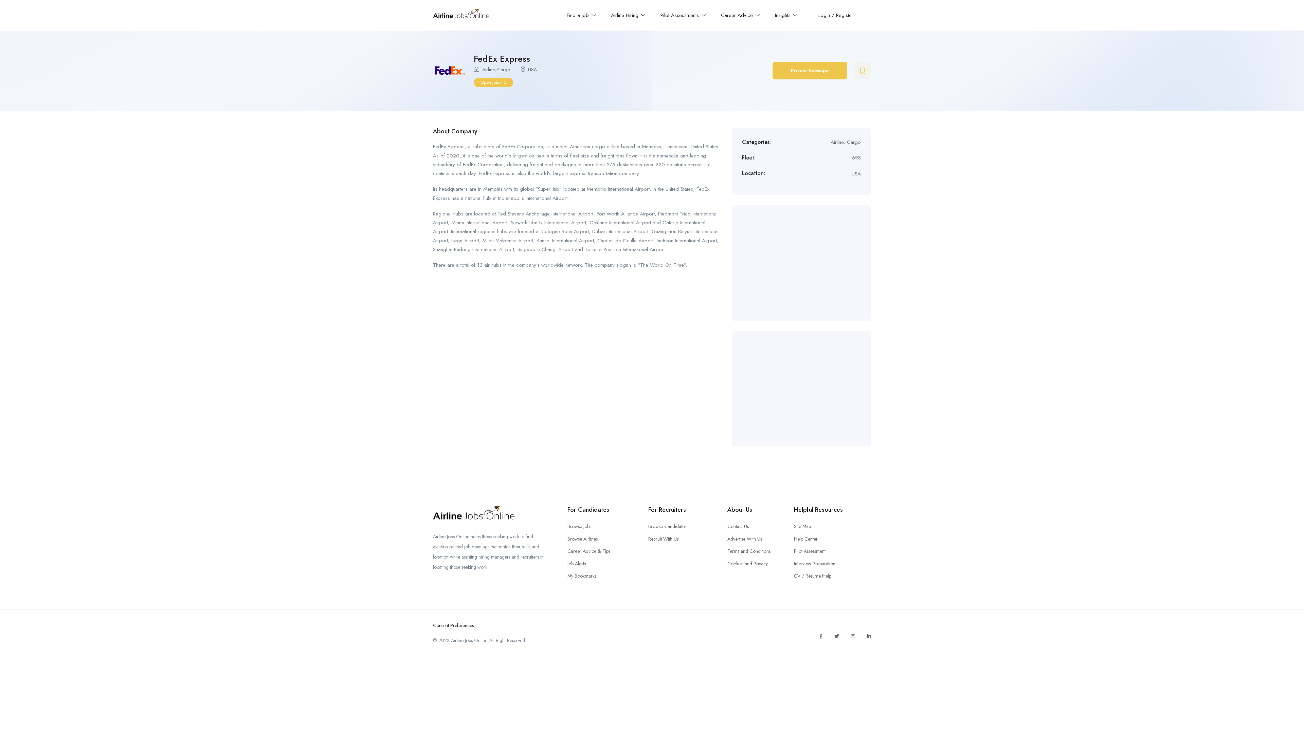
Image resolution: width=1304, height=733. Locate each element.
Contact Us (738, 526)
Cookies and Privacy (747, 563)
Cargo (503, 69)
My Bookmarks (581, 575)
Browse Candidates (667, 526)
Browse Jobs (579, 526)
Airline (488, 69)
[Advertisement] (801, 263)
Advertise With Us (744, 538)
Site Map (802, 526)
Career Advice (738, 15)
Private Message (810, 70)
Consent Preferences (453, 625)
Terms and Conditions (749, 551)
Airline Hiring (625, 15)
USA (532, 69)
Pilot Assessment (810, 551)
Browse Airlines (582, 538)
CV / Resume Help (812, 575)
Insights (783, 15)
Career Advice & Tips (588, 551)
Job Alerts (576, 563)
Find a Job (579, 15)
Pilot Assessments (680, 15)
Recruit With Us (663, 538)
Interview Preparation (814, 563)
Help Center (806, 538)
